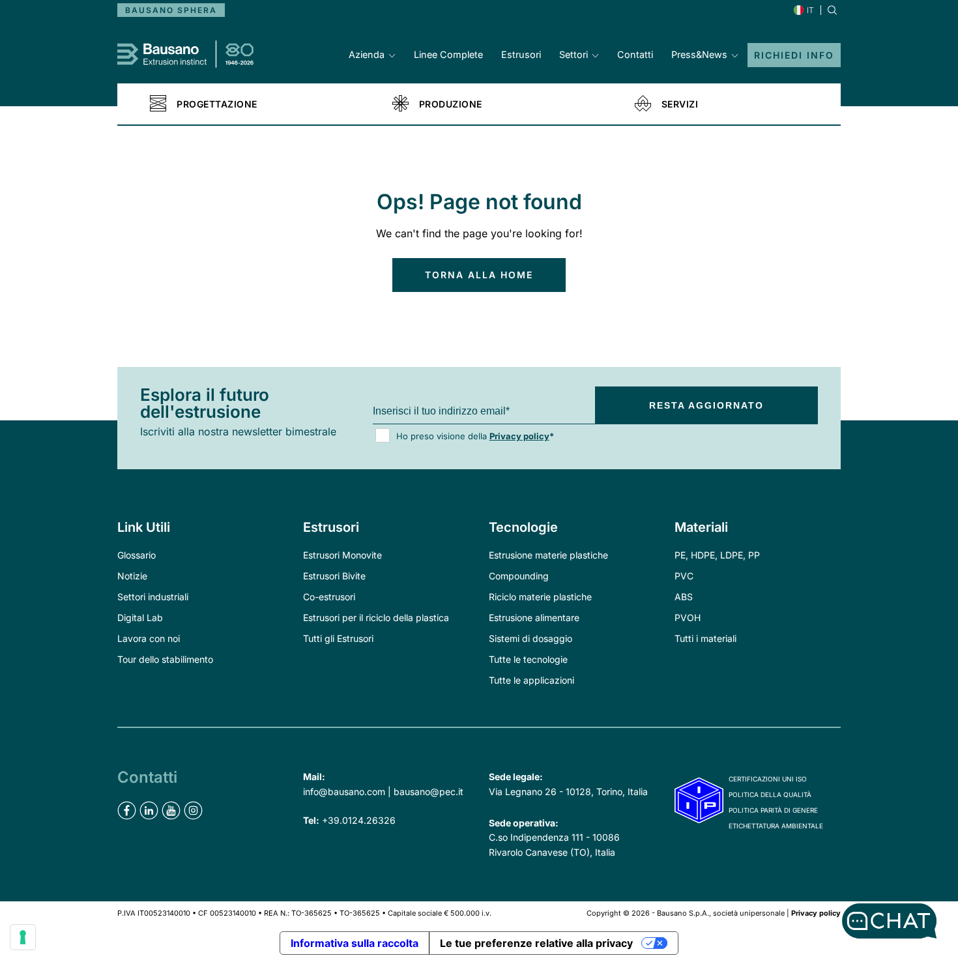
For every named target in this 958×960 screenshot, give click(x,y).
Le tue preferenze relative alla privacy (536, 943)
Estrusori (521, 54)
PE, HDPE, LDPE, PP (717, 554)
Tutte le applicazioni (531, 680)
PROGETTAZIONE (217, 104)
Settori (573, 54)
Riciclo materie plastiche (540, 596)
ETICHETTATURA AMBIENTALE (776, 826)
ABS (684, 596)
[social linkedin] (148, 810)
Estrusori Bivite (334, 575)
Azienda (367, 54)
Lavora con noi (148, 638)
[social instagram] (193, 810)
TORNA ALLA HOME (479, 274)
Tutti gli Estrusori (338, 638)
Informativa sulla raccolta (354, 943)
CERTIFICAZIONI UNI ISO (768, 779)
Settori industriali (152, 596)
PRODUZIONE (450, 104)
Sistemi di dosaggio (530, 638)
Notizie (132, 575)
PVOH (688, 617)
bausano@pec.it (428, 791)
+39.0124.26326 (359, 820)
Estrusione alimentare (534, 617)
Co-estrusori (329, 596)
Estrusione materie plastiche (548, 554)
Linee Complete (448, 54)
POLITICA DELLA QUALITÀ (770, 794)
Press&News (699, 54)
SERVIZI (680, 104)
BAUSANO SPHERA (171, 10)
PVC (684, 575)
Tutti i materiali (705, 638)
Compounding (519, 575)
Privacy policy (519, 436)
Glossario (136, 554)
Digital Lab (140, 617)
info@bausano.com (344, 791)
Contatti (635, 54)
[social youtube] (171, 810)
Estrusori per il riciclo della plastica (376, 617)
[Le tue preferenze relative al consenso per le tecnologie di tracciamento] (22, 937)
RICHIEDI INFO (794, 55)
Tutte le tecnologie (528, 659)
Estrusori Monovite (342, 554)
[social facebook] (126, 810)
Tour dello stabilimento (165, 659)
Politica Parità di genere (773, 810)
